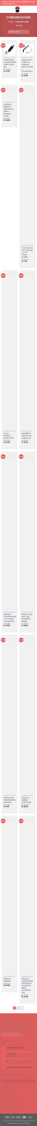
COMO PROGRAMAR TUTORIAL (19, 1067)
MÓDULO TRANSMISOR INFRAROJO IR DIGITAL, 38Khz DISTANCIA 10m (27, 986)
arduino (13, 1081)
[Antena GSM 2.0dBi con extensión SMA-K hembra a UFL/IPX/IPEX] (27, 50)
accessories (5, 1081)
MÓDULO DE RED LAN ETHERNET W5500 (27, 617)
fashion (27, 1081)
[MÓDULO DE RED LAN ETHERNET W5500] (27, 532)
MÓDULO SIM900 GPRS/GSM (26, 800)
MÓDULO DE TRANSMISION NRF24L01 (10, 800)
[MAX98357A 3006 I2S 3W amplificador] (27, 351)
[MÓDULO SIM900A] (9, 896)
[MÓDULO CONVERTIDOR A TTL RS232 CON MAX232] (9, 532)
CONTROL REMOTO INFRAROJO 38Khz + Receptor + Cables (9, 110)
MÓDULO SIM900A (7, 980)
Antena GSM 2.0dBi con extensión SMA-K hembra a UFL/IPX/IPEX (27, 65)
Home (10, 22)
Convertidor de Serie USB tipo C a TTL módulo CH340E (27, 252)
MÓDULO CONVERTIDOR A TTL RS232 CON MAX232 (10, 617)
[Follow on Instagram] (7, 1034)
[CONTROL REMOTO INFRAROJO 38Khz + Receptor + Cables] (9, 94)
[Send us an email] (14, 1034)
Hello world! (11, 1054)
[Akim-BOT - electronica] (17, 9)
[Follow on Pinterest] (18, 1034)
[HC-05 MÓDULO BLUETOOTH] (9, 351)
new (33, 1081)
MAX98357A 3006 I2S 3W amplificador (26, 435)
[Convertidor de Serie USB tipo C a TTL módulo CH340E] (27, 165)
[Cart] (34, 9)
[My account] (31, 9)
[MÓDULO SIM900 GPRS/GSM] (27, 715)
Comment (10, 1056)
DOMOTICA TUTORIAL (15, 1048)
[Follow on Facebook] (3, 1034)
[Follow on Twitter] (11, 1034)
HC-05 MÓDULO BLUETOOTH (9, 435)
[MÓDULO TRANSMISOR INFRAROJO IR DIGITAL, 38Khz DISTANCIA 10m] (27, 896)
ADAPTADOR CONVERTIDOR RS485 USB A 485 (10, 63)
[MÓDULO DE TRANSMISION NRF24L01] (9, 715)
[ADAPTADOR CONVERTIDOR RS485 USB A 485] (9, 50)
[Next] (22, 1008)
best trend (21, 1081)
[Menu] (3, 9)
